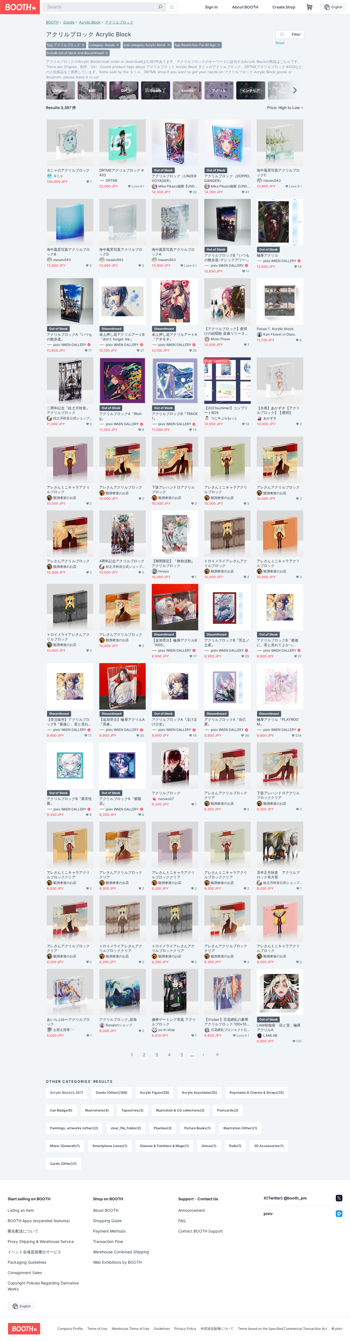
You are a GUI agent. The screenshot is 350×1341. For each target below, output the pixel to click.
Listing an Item (21, 1210)
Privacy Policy (185, 1328)
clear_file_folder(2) (126, 1128)
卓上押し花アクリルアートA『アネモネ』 (174, 336)
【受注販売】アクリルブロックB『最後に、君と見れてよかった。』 (69, 722)
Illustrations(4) (97, 1110)
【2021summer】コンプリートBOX (226, 410)
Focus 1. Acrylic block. (275, 329)
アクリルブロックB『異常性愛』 (69, 800)
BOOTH (52, 22)
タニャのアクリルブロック (68, 170)
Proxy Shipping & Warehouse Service (41, 1241)
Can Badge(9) (61, 1110)
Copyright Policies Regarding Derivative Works (43, 1286)
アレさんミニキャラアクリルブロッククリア (68, 874)
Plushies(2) (163, 1128)
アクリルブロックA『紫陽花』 (120, 800)
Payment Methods (109, 1231)
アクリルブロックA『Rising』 (120, 415)
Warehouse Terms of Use (130, 1328)
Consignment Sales (25, 1272)
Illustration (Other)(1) (240, 1128)
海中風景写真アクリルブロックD (120, 251)
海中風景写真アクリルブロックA (173, 251)
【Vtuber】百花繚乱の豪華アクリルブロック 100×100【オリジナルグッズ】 (226, 1022)
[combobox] (104, 7)
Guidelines (162, 1328)
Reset (280, 43)
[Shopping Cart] (309, 7)
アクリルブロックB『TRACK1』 (175, 415)
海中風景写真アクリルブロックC (278, 172)
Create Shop (283, 7)
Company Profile (70, 1328)
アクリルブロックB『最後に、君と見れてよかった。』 (277, 642)
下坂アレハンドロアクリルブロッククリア (278, 795)
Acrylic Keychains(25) (199, 1092)
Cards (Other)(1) (63, 1163)
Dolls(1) (235, 1146)
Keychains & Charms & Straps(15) (257, 1092)
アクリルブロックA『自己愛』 (225, 721)
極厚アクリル (267, 255)
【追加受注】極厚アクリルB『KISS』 (174, 642)
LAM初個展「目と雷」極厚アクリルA (279, 1027)
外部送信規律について (217, 1328)
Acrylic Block (89, 22)
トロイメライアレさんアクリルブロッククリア (120, 948)
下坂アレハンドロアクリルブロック (173, 489)
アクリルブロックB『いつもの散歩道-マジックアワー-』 (227, 257)
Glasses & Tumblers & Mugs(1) (164, 1146)
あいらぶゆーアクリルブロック (68, 1021)
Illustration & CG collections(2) (180, 1110)
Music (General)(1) (65, 1146)
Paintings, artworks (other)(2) (74, 1128)
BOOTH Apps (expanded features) (39, 1220)
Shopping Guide (107, 1220)
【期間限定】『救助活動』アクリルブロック (173, 563)
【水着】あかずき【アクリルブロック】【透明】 (278, 410)
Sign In (211, 7)
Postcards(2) (227, 1110)
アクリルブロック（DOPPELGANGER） (227, 178)
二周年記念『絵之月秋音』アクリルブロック (68, 410)
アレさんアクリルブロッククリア (225, 795)
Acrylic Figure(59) (154, 1092)
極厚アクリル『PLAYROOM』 (278, 721)
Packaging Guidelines (27, 1262)
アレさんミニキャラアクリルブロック (68, 489)
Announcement (191, 1210)
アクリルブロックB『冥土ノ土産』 (226, 642)
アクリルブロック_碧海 (118, 1019)
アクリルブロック (119, 22)
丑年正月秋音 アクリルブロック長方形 (278, 874)
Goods (68, 22)
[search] (160, 7)
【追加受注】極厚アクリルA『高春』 (122, 721)
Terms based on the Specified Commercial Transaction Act (282, 1328)
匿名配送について (23, 1231)
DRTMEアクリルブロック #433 (121, 172)
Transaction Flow (108, 1241)
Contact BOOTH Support (200, 1231)
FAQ (182, 1220)
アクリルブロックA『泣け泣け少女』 (174, 721)
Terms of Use (97, 1328)
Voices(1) (209, 1146)
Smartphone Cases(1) (109, 1146)
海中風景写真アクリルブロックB (68, 251)
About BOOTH (245, 7)
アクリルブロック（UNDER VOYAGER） (174, 178)
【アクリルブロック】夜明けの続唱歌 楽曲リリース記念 (226, 331)
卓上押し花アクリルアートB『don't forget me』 (121, 336)
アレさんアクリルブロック (120, 487)
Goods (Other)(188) (111, 1092)
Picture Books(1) (197, 1128)
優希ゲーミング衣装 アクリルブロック (174, 1021)
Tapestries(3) (132, 1110)
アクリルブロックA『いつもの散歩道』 (69, 336)
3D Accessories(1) (269, 1146)
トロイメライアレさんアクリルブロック (225, 563)
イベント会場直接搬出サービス (34, 1251)
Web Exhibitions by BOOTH (117, 1262)
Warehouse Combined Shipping (121, 1251)
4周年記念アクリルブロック (121, 561)
